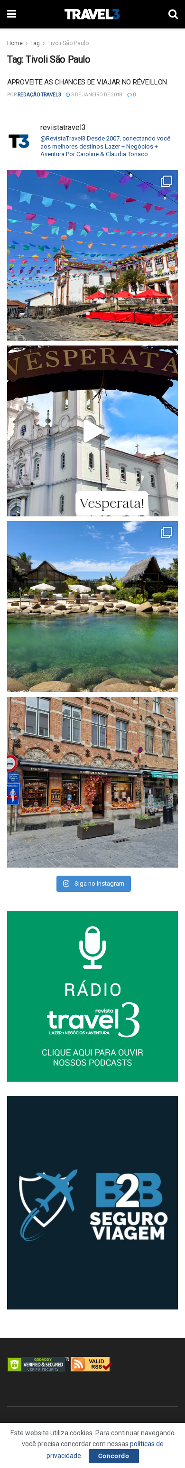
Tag (35, 43)
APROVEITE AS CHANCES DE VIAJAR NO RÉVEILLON (87, 82)
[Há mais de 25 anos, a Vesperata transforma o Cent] (92, 431)
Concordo (114, 1455)
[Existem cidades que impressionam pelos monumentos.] (92, 255)
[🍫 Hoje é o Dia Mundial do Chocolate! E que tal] (92, 782)
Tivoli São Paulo (68, 43)
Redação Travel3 (39, 94)
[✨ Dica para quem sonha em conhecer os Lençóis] (92, 606)
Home (15, 43)
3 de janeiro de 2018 (96, 94)
